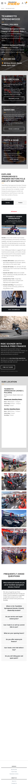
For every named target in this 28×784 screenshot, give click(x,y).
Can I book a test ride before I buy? (14, 649)
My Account (14, 769)
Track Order (14, 771)
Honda (8, 202)
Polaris (20, 202)
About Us (14, 781)
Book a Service (14, 129)
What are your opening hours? (14, 633)
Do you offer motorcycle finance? (14, 640)
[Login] (22, 3)
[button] (2, 3)
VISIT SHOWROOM (14, 309)
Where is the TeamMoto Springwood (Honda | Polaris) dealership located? (14, 608)
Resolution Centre (14, 773)
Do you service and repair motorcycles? (14, 618)
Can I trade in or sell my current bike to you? (14, 626)
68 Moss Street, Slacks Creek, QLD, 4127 (12, 64)
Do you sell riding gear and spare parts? (14, 657)
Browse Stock (14, 98)
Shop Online (14, 159)
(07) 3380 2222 (9, 59)
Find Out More (8, 367)
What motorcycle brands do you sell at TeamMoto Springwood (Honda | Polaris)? (14, 585)
